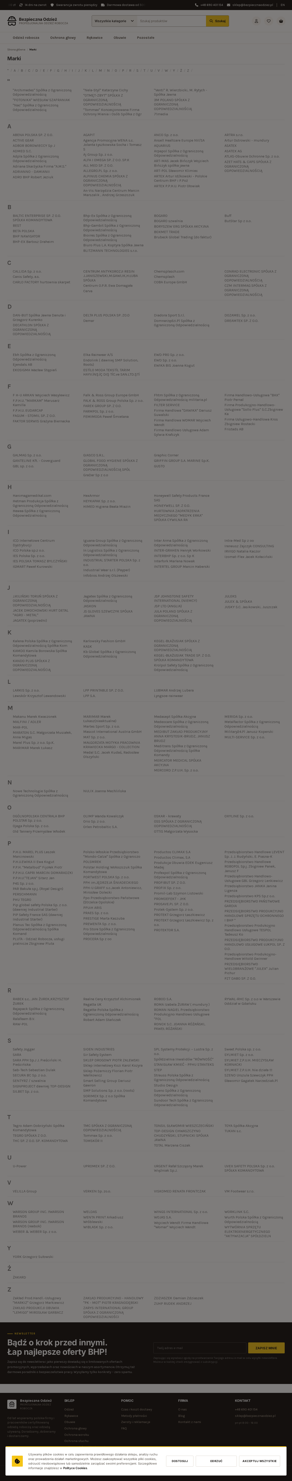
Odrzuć (216, 1461)
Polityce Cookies (75, 1468)
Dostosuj (180, 1461)
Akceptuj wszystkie (259, 1461)
